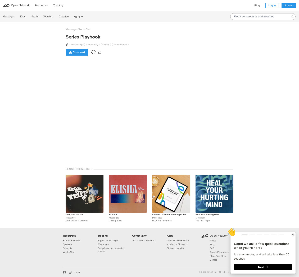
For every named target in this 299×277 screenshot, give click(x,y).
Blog (257, 5)
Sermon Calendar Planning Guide (169, 214)
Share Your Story (218, 256)
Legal (77, 272)
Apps (170, 235)
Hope (207, 220)
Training (103, 235)
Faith (119, 220)
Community (139, 235)
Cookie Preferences (219, 252)
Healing (199, 220)
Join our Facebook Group (144, 240)
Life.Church (212, 272)
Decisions (83, 220)
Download (78, 52)
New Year (156, 220)
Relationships (77, 44)
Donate (213, 260)
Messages (72, 29)
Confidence (71, 220)
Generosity (93, 44)
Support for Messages (108, 240)
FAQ (212, 248)
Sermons (167, 220)
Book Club (85, 29)
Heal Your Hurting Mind (207, 214)
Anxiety (105, 44)
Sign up (288, 5)
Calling (112, 220)
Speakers (67, 244)
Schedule (67, 248)
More (77, 16)
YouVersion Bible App (177, 244)
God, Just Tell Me (74, 214)
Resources (69, 235)
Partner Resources (72, 240)
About (213, 240)
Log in (272, 5)
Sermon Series (120, 44)
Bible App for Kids (175, 248)
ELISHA (113, 214)
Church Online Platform (178, 240)
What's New (69, 252)
